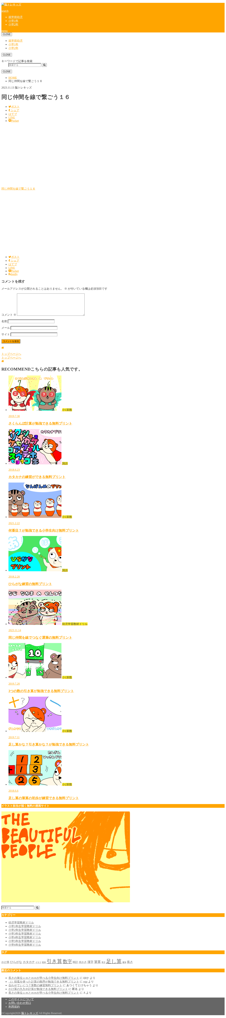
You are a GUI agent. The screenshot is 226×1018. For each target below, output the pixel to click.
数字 (67, 961)
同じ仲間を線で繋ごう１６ (18, 188)
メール (5, 327)
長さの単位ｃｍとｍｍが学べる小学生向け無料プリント (43, 977)
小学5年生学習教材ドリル (24, 941)
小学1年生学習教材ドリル (24, 926)
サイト (5, 334)
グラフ (38, 962)
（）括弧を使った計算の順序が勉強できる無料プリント (43, 981)
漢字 (90, 962)
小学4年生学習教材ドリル (24, 937)
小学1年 (13, 20)
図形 (44, 962)
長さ (130, 962)
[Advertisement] (107, 156)
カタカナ (29, 962)
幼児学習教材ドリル (21, 922)
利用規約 (14, 1006)
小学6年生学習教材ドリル (24, 944)
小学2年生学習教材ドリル (24, 929)
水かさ (83, 962)
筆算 (97, 962)
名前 (4, 321)
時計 (75, 962)
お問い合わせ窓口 (19, 1002)
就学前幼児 (15, 17)
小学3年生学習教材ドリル (24, 933)
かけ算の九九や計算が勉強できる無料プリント (38, 988)
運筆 (124, 962)
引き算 (54, 961)
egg (85, 981)
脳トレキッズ (29, 1013)
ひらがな (16, 962)
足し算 (114, 961)
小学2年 (13, 24)
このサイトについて (21, 999)
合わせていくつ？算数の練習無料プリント (35, 985)
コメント (8, 314)
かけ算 (5, 962)
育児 (103, 962)
